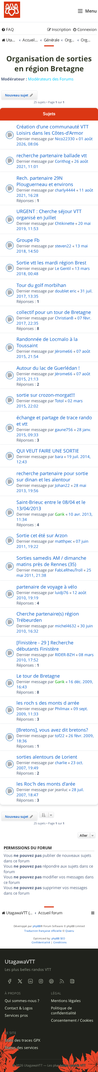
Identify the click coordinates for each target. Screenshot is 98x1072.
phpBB (37, 926)
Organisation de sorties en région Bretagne (49, 64)
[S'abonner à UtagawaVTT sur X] (20, 981)
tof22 (60, 735)
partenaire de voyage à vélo (46, 587)
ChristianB (64, 317)
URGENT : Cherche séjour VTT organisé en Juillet (49, 214)
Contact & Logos (19, 1008)
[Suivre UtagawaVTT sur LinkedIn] (30, 981)
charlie (61, 762)
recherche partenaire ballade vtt (51, 155)
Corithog (62, 161)
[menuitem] (7, 29)
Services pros (16, 1015)
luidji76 (61, 592)
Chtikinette (64, 223)
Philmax (62, 708)
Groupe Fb (27, 240)
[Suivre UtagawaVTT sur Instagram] (40, 981)
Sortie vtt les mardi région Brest (51, 262)
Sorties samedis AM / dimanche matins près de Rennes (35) (51, 561)
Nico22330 (65, 138)
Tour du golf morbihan (41, 285)
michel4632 (65, 625)
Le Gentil (63, 268)
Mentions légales (66, 1000)
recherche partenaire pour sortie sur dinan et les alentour (52, 476)
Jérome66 (63, 351)
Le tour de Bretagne (38, 676)
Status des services (21, 1047)
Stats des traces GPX (22, 1040)
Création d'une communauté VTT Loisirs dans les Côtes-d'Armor (52, 129)
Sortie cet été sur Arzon (41, 535)
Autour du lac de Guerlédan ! (48, 368)
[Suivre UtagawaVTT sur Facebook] (9, 981)
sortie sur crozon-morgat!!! (45, 395)
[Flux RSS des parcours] (61, 981)
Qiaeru (69, 931)
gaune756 (64, 429)
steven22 (63, 245)
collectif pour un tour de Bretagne (53, 312)
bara (59, 456)
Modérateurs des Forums (50, 78)
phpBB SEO (58, 938)
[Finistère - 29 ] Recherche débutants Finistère (44, 645)
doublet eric (65, 290)
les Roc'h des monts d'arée (45, 784)
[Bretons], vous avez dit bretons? (52, 730)
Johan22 (62, 485)
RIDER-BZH (65, 654)
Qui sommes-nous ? (22, 1000)
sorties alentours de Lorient (46, 757)
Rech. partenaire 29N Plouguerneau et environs (44, 181)
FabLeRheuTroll (69, 570)
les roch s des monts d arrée (47, 703)
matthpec (63, 541)
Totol (59, 400)
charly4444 (65, 190)
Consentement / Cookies (72, 1020)
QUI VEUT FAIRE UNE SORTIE (47, 451)
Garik (60, 514)
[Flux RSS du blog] (72, 981)
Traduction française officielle (43, 931)
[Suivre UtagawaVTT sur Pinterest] (51, 981)
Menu (91, 11)
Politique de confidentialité (63, 1010)
